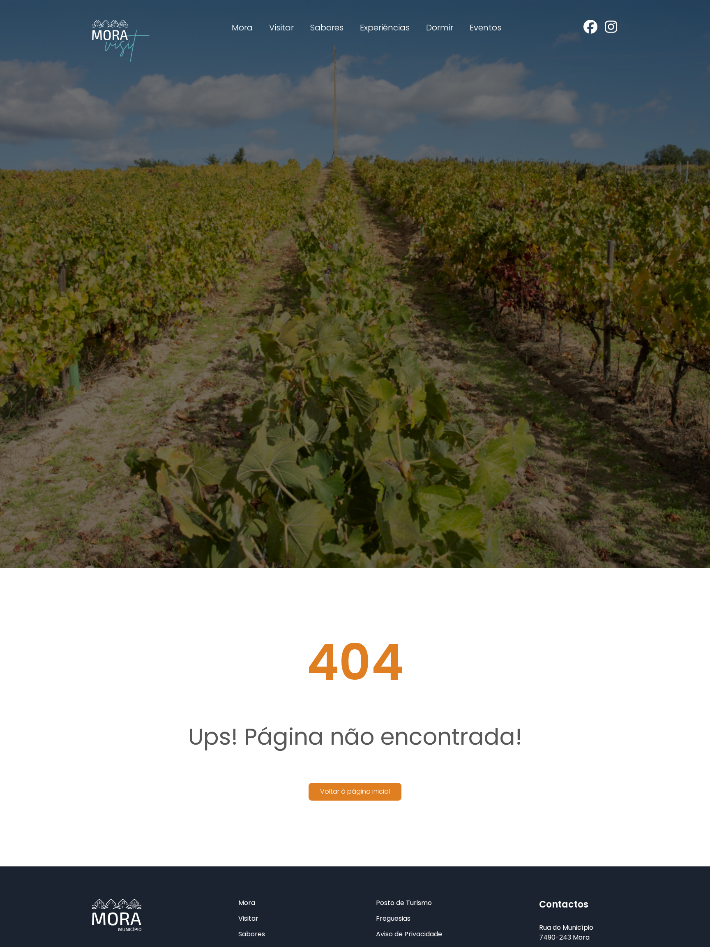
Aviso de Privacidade (409, 934)
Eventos (485, 27)
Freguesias (393, 918)
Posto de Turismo (404, 903)
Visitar (281, 27)
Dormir (439, 27)
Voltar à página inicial (355, 791)
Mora (242, 27)
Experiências (385, 27)
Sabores (326, 27)
